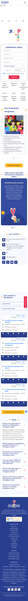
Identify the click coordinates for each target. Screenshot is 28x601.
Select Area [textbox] (6, 303)
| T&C (9, 595)
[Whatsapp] (19, 589)
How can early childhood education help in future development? (11, 461)
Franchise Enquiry (14, 555)
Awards (14, 547)
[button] (18, 158)
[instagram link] (8, 262)
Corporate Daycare (14, 556)
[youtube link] (12, 262)
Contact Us (14, 538)
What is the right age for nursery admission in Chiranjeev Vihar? (11, 470)
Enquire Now (25, 302)
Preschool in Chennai (17, 574)
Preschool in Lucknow (17, 577)
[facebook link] (4, 262)
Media (14, 542)
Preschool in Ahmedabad (9, 572)
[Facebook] (9, 589)
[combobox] (14, 303)
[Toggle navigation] (25, 2)
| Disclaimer (20, 595)
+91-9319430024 (11, 257)
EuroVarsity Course (14, 558)
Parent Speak (14, 528)
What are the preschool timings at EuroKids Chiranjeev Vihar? (11, 486)
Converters (14, 545)
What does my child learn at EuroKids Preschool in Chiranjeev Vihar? (12, 453)
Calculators (14, 543)
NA (7, 253)
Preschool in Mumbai (7, 579)
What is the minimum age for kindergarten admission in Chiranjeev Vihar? (13, 478)
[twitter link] (16, 262)
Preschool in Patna (20, 579)
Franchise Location (14, 536)
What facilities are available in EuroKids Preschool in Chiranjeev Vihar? (13, 445)
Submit (14, 77)
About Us (14, 526)
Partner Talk (14, 530)
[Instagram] (12, 589)
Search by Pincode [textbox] (9, 308)
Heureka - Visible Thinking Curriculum (14, 566)
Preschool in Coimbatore (9, 576)
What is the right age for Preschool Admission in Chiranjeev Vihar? (11, 425)
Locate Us (14, 532)
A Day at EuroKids (14, 564)
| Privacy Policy (14, 595)
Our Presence (14, 534)
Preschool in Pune (10, 581)
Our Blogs (14, 540)
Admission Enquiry (14, 553)
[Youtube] (16, 589)
